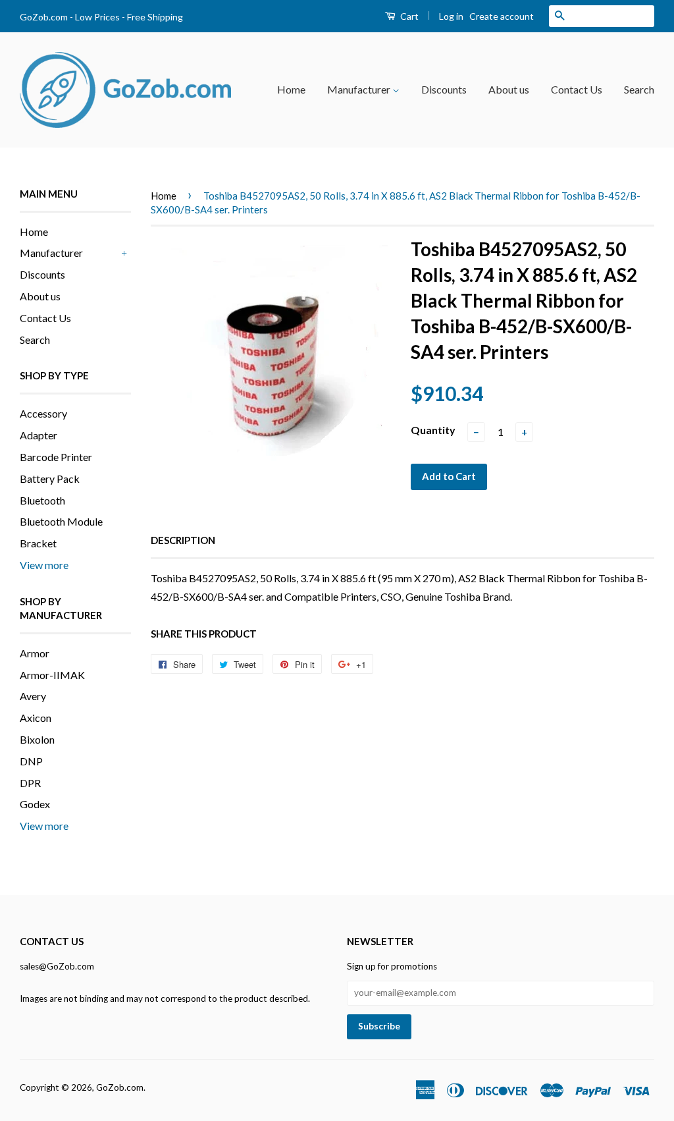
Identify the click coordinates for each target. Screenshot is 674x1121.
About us (508, 89)
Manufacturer (359, 89)
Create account (501, 16)
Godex (35, 804)
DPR (30, 783)
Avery (33, 696)
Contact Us (576, 89)
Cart (408, 16)
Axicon (35, 717)
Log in (451, 16)
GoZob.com (119, 1087)
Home (291, 89)
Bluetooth (42, 500)
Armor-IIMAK (52, 675)
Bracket (38, 543)
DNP (31, 761)
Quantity (433, 430)
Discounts (444, 89)
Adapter (38, 435)
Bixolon (37, 739)
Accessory (43, 413)
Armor (34, 653)
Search (639, 89)
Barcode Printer (56, 457)
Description (183, 540)
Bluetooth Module (61, 521)
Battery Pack (50, 478)
